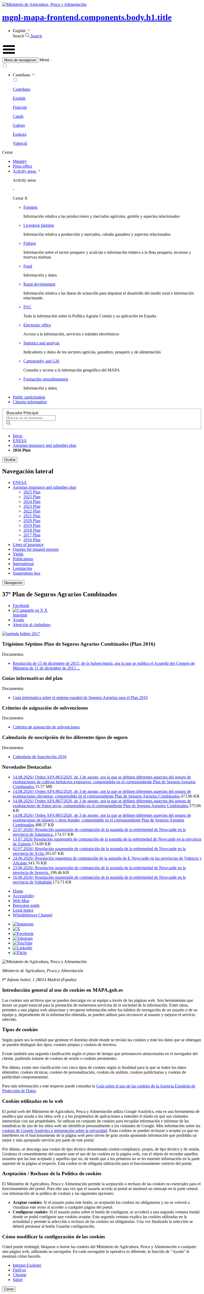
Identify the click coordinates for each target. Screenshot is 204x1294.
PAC (27, 307)
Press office (22, 166)
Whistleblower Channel (32, 915)
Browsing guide (26, 905)
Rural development (39, 284)
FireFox (19, 1270)
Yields (18, 554)
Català (18, 116)
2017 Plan (31, 535)
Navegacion (13, 583)
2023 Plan (31, 506)
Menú (44, 60)
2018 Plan (31, 530)
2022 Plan (31, 511)
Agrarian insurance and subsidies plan (44, 445)
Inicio (17, 436)
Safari (18, 1279)
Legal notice (23, 910)
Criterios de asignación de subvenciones (46, 727)
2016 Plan (31, 539)
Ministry (20, 161)
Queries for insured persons (36, 549)
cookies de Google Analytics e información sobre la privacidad (54, 1130)
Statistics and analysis (41, 343)
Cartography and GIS (41, 361)
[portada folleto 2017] (21, 633)
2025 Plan (31, 492)
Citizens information (30, 402)
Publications (23, 559)
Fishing (29, 243)
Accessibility (23, 896)
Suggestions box (26, 573)
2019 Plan (31, 525)
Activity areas (25, 171)
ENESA (20, 440)
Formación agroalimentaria (45, 379)
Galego (19, 125)
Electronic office (37, 325)
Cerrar (9, 1289)
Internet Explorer (27, 1265)
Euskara (19, 134)
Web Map (21, 900)
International (23, 563)
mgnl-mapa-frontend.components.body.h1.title (87, 17)
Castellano (21, 89)
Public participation (29, 397)
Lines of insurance (28, 544)
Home (18, 891)
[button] (102, 60)
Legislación (22, 568)
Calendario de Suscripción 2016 (39, 756)
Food (27, 266)
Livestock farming (38, 225)
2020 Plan (31, 520)
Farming (30, 207)
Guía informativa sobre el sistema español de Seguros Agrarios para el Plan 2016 (80, 697)
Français (20, 107)
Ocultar (9, 460)
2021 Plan (31, 516)
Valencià (20, 143)
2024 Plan (31, 501)
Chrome (19, 1275)
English (19, 98)
